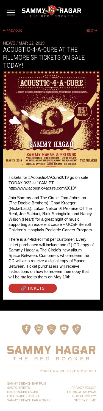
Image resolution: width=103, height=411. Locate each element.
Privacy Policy (83, 387)
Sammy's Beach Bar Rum (26, 383)
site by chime (85, 400)
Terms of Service (81, 391)
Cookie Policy (84, 396)
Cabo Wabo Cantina (23, 396)
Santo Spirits (18, 387)
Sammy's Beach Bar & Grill (29, 400)
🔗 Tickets (32, 288)
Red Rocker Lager (22, 391)
